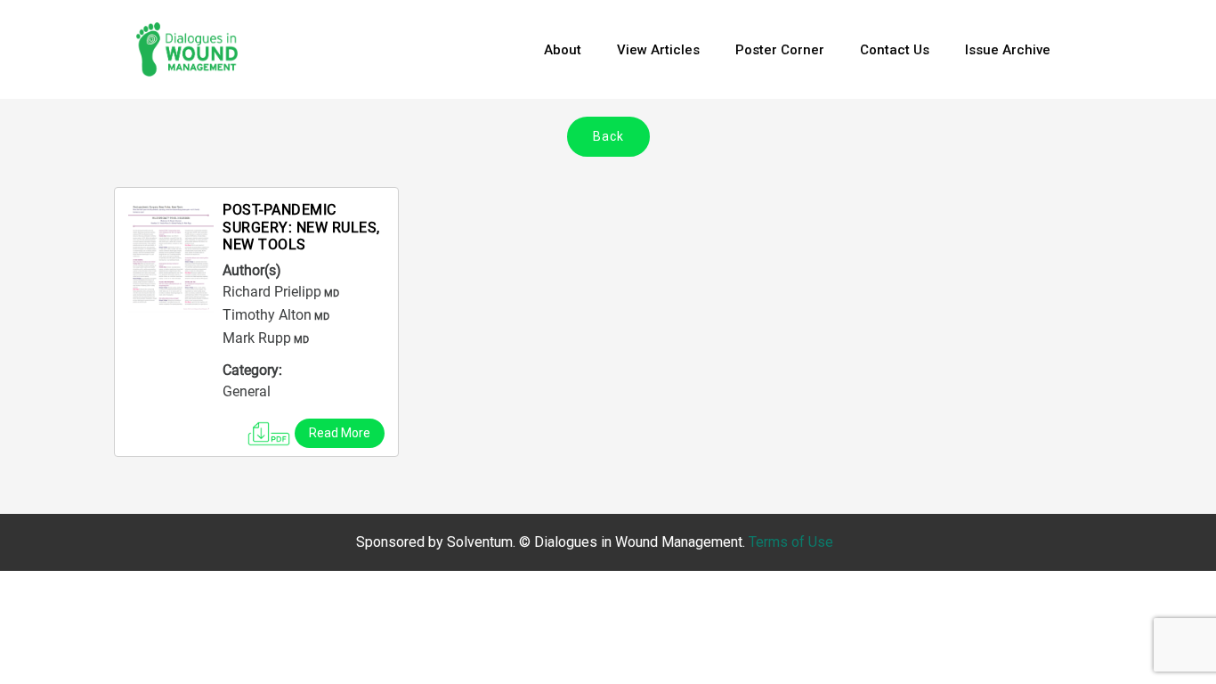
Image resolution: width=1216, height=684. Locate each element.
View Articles (658, 50)
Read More (339, 433)
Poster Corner (779, 50)
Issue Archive (1007, 50)
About (562, 50)
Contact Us (894, 50)
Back (608, 136)
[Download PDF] (269, 429)
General (247, 391)
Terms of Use (791, 541)
